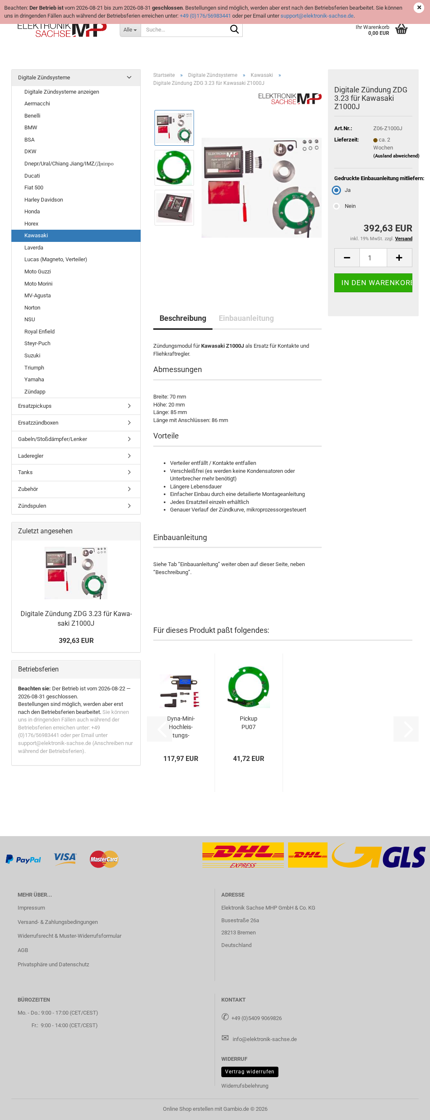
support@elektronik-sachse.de (317, 16)
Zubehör (28, 489)
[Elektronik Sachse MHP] (62, 29)
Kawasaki (36, 235)
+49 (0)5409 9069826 (256, 1018)
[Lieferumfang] (262, 187)
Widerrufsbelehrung (244, 1086)
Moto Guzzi (37, 271)
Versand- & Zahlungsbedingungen (58, 922)
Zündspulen (32, 506)
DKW (30, 151)
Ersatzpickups (35, 406)
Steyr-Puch (37, 343)
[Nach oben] (407, 1107)
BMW (30, 127)
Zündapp (34, 391)
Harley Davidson (43, 200)
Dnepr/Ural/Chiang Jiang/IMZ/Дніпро (69, 163)
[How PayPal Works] (23, 859)
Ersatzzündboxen (38, 423)
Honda (32, 211)
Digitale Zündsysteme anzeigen (61, 92)
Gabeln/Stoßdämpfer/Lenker (52, 439)
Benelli (32, 116)
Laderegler (30, 456)
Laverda (33, 247)
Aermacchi (37, 103)
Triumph (34, 368)
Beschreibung (183, 318)
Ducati (32, 176)
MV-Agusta (37, 295)
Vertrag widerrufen (250, 1072)
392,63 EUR (76, 641)
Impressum (31, 908)
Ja (348, 190)
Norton (32, 307)
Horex (31, 223)
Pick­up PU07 (248, 722)
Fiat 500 (33, 187)
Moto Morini (38, 284)
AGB (23, 950)
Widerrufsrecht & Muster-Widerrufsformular (69, 936)
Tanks (25, 472)
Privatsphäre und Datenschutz (53, 964)
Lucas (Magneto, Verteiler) (55, 259)
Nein (350, 206)
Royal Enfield (39, 331)
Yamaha (34, 379)
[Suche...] (235, 29)
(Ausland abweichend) (396, 156)
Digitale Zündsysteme (44, 77)
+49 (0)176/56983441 (205, 16)
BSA (29, 139)
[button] (346, 257)
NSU (29, 319)
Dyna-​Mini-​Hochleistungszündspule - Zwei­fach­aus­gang (181, 727)
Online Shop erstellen (188, 1109)
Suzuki (32, 355)
